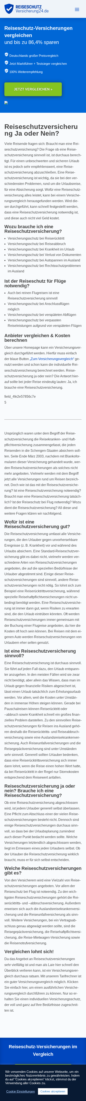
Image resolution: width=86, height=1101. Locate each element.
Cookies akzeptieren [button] (52, 1091)
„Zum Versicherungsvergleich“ (52, 359)
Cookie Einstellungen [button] (20, 1091)
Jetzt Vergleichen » (33, 89)
